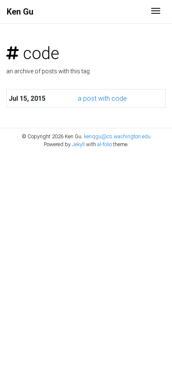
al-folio (104, 144)
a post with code (102, 98)
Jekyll (78, 144)
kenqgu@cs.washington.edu (117, 136)
